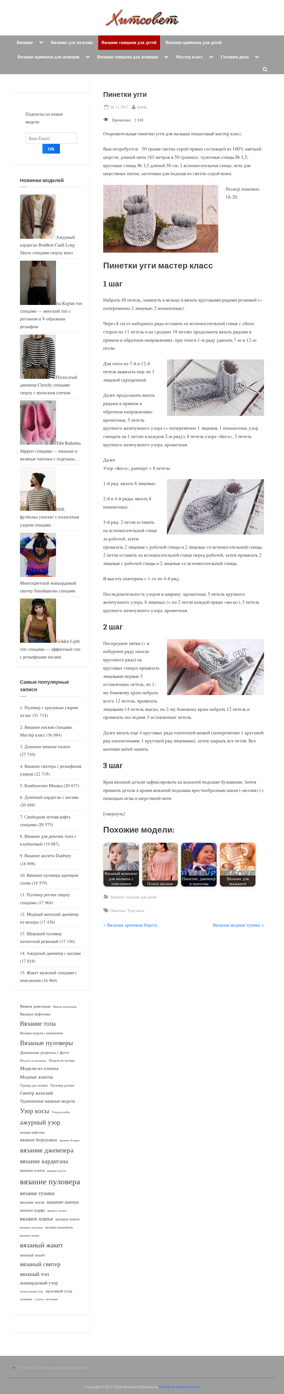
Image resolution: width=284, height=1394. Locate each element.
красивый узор (59, 1291)
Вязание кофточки (35, 1014)
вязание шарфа (32, 1210)
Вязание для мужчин (72, 42)
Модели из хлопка (39, 1068)
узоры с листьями (46, 1299)
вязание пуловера (50, 1181)
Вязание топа (38, 1023)
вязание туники (37, 1193)
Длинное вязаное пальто (47, 746)
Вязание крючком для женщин (48, 56)
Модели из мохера (62, 1060)
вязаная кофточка (32, 1132)
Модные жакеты (36, 1077)
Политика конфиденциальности (61, 1367)
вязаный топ (34, 1274)
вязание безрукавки (38, 1139)
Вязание (25, 42)
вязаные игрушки (31, 1227)
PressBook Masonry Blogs (179, 1386)
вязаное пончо (67, 1219)
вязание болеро (70, 1140)
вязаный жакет (41, 1244)
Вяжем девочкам (35, 1006)
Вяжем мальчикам (65, 1006)
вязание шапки (63, 1201)
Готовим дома (235, 56)
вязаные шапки (29, 1235)
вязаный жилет (32, 1255)
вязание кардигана (44, 1161)
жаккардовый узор (39, 1282)
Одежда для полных (34, 1085)
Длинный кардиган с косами (51, 797)
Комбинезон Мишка (43, 785)
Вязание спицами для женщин (127, 56)
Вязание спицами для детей (129, 42)
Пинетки (117, 910)
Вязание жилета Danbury (47, 856)
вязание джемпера (46, 1149)
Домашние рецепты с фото (44, 1052)
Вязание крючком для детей (194, 42)
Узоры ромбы (61, 1112)
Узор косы (135, 910)
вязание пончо (56, 1170)
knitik (142, 107)
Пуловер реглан (62, 1085)
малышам (26, 1299)
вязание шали (32, 1202)
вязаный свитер (40, 1264)
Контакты (26, 1367)
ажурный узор (40, 1122)
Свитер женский (36, 1093)
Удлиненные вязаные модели (47, 1101)
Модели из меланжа (33, 1060)
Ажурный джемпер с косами (54, 953)
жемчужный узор (31, 1291)
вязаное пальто (57, 1210)
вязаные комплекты (59, 1227)
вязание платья (32, 1170)
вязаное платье (36, 1218)
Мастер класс (189, 56)
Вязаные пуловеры (46, 1042)
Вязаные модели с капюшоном (41, 1033)
